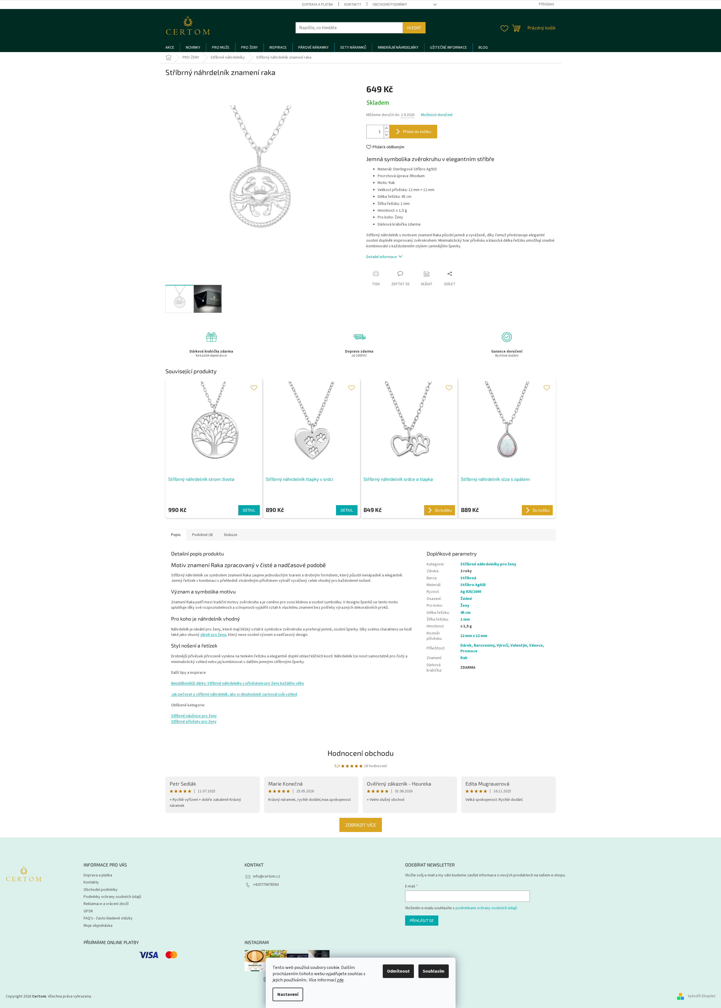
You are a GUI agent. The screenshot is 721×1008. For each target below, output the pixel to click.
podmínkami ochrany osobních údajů (486, 908)
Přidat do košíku (417, 131)
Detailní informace (381, 257)
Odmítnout (398, 971)
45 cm (465, 612)
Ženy (464, 605)
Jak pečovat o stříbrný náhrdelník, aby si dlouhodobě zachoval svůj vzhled (234, 694)
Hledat (414, 27)
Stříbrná (468, 578)
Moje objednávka (98, 925)
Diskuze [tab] (230, 535)
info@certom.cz (266, 876)
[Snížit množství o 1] (386, 135)
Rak (463, 658)
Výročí (502, 645)
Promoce (468, 651)
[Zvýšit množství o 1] (386, 128)
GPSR (88, 911)
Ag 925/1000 (470, 592)
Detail (249, 510)
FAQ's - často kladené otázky (108, 918)
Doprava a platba (317, 4)
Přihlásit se (422, 920)
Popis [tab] (176, 535)
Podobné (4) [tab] (202, 535)
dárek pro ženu (213, 635)
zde (340, 980)
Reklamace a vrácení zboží (106, 904)
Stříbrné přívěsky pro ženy (193, 721)
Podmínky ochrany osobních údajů (112, 897)
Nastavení (287, 994)
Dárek (465, 645)
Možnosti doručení (436, 115)
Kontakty (352, 4)
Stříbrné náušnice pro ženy (194, 716)
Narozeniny (484, 645)
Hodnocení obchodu (360, 753)
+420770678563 (266, 884)
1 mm (465, 619)
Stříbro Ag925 (473, 585)
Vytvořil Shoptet (701, 996)
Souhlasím (433, 971)
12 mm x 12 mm (473, 636)
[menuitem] (170, 47)
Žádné (466, 599)
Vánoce (536, 645)
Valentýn (519, 645)
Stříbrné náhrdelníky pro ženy (488, 564)
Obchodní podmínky (390, 4)
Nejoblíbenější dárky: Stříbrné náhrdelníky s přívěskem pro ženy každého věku (237, 683)
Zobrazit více (360, 824)
